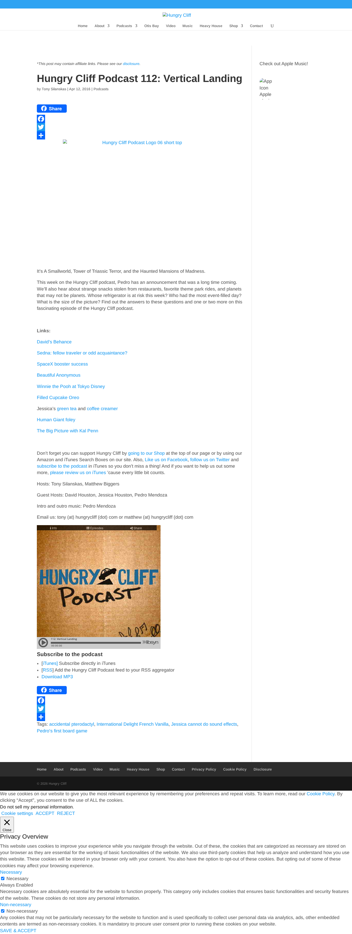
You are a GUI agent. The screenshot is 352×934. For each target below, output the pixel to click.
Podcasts (124, 26)
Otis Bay (151, 26)
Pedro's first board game (62, 730)
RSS (47, 670)
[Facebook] (140, 119)
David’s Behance (54, 341)
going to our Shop (146, 453)
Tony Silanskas (54, 89)
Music (187, 26)
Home (83, 26)
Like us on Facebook (166, 459)
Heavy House (211, 26)
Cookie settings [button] (17, 813)
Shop (233, 26)
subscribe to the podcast (62, 466)
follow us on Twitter (210, 459)
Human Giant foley (56, 419)
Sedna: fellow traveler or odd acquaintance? (82, 353)
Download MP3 (57, 676)
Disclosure (263, 769)
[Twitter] (140, 127)
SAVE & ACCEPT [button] (18, 930)
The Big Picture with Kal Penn (67, 430)
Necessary (17, 878)
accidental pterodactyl (71, 724)
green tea (66, 408)
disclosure (131, 64)
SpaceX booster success (62, 364)
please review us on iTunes (78, 472)
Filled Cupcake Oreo (58, 397)
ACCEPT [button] (45, 813)
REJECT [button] (66, 813)
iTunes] (50, 663)
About (99, 26)
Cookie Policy (235, 769)
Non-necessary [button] (15, 904)
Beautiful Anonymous (58, 375)
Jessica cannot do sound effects (204, 724)
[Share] (140, 135)
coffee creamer (102, 408)
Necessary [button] (11, 872)
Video (170, 26)
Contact (256, 26)
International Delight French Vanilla (133, 724)
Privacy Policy (204, 769)
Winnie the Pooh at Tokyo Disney (71, 386)
